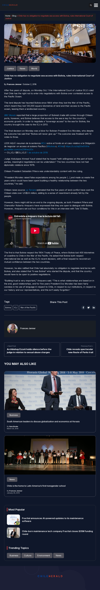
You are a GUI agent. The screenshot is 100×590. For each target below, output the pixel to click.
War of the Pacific (28, 307)
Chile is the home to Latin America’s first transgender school (36, 486)
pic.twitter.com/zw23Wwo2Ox (18, 149)
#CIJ (43, 143)
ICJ (15, 307)
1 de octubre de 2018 (37, 152)
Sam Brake (13, 426)
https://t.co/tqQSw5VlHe (77, 146)
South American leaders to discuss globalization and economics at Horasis (43, 421)
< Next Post (11, 346)
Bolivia (8, 307)
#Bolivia (51, 146)
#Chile (61, 146)
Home (7, 16)
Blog (14, 16)
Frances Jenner (14, 84)
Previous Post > (87, 346)
